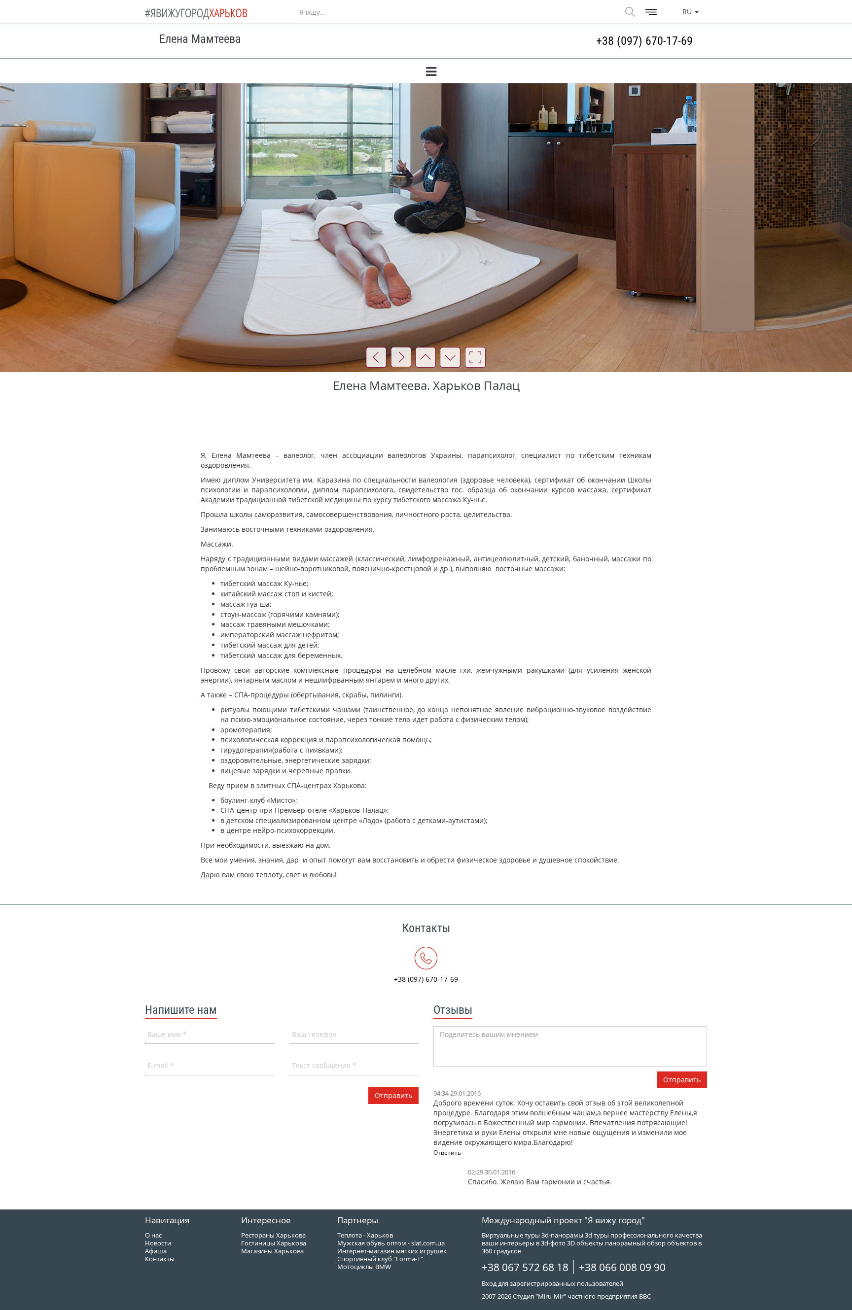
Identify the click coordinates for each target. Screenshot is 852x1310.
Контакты (160, 1259)
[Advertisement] (426, 423)
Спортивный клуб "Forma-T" (380, 1259)
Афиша (156, 1251)
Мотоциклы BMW (364, 1267)
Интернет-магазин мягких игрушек (392, 1251)
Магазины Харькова (272, 1251)
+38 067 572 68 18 (525, 1267)
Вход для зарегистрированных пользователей (552, 1283)
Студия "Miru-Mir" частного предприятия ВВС (582, 1296)
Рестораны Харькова (273, 1235)
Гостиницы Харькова (273, 1243)
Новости (158, 1243)
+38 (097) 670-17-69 (644, 41)
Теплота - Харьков (365, 1235)
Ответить (447, 1152)
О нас (153, 1235)
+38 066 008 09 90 (622, 1267)
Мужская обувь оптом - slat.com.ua (391, 1243)
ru (688, 11)
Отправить (682, 1079)
